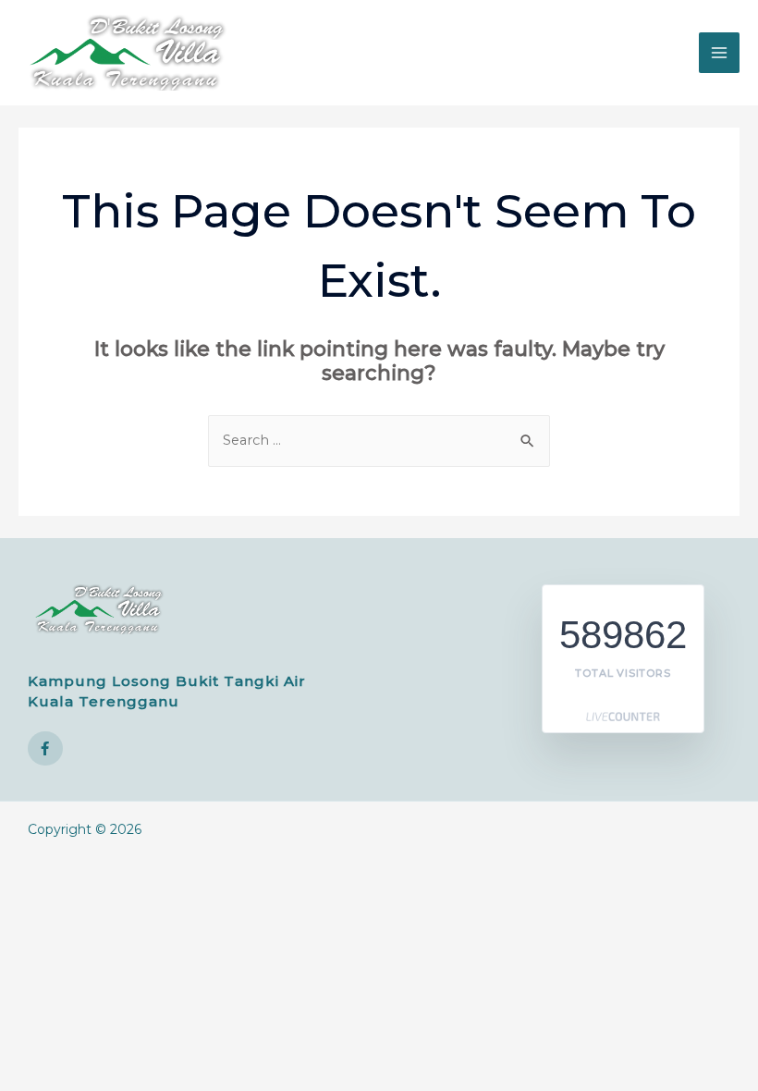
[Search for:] (379, 439)
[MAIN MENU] (719, 52)
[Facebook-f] (45, 748)
